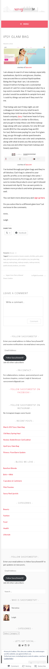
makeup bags (13, 262)
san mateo (22, 266)
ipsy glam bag (34, 259)
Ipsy (20, 116)
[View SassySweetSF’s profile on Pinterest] (29, 645)
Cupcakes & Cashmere (12, 481)
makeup (5, 262)
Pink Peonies (8, 487)
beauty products (14, 256)
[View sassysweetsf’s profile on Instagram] (26, 645)
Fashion (6, 515)
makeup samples (23, 262)
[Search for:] (24, 591)
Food (5, 522)
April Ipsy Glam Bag (11, 446)
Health (6, 528)
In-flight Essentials (37, 275)
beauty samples (24, 256)
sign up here (39, 197)
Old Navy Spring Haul (11, 433)
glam (37, 256)
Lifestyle (6, 534)
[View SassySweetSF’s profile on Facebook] (20, 645)
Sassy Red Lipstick (10, 493)
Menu (26, 24)
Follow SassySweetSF (24, 336)
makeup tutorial (34, 262)
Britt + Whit (8, 474)
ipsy (28, 259)
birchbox (33, 256)
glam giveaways (12, 259)
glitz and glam (22, 259)
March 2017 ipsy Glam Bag (14, 427)
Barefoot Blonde (10, 468)
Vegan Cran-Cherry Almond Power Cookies (13, 276)
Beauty (12, 253)
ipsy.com (29, 67)
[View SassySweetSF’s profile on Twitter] (23, 645)
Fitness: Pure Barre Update (14, 452)
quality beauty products (10, 266)
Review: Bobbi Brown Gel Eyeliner (17, 440)
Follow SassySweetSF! (24, 557)
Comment (34, 321)
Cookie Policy (8, 659)
